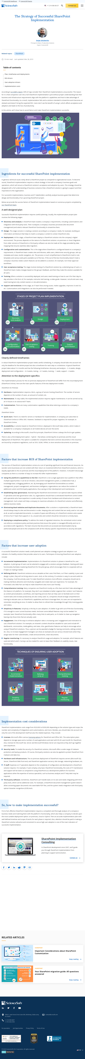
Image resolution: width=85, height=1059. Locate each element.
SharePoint (19, 54)
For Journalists (6, 1028)
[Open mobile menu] (82, 6)
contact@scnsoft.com (51, 1014)
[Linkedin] (3, 1008)
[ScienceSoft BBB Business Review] (54, 1038)
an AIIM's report (16, 92)
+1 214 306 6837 (10, 1020)
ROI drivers (9, 78)
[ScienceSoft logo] (9, 5)
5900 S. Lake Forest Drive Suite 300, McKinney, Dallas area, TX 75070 (22, 1015)
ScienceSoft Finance (26, 1)
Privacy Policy (30, 1028)
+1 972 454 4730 (10, 1022)
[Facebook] (14, 1008)
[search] (62, 5)
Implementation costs (13, 86)
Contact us (72, 6)
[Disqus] (42, 901)
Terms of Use (41, 1028)
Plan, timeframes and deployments (17, 74)
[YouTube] (19, 1008)
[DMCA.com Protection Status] (8, 1053)
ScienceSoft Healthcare (10, 1)
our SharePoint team (9, 205)
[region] (42, 77)
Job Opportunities (18, 1028)
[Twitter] (8, 1008)
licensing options (35, 737)
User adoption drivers (12, 82)
